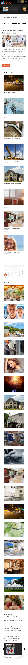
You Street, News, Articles (7, 17)
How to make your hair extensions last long (13, 628)
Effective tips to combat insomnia (11, 634)
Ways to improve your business (10, 640)
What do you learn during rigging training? (13, 161)
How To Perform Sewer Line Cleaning (12, 138)
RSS (22, 1)
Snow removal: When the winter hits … (13, 8)
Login (19, 1)
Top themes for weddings (9, 623)
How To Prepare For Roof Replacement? (12, 183)
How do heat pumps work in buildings (12, 626)
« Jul (5, 279)
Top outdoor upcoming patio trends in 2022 (13, 636)
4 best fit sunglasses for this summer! (12, 252)
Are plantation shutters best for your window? (13, 206)
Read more (6, 65)
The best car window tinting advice (11, 92)
